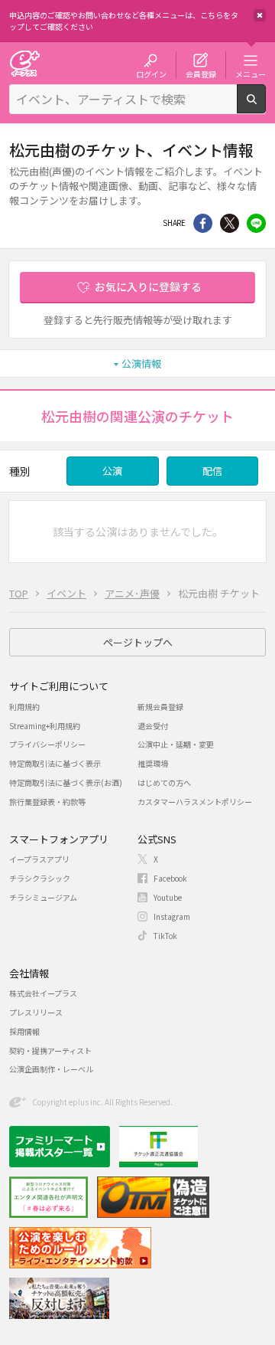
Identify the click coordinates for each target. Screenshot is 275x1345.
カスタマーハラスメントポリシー (195, 801)
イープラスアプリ (39, 859)
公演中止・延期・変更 (176, 744)
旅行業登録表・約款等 (47, 801)
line (256, 223)
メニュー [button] (250, 73)
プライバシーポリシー (47, 744)
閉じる (260, 15)
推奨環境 (153, 763)
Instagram (172, 916)
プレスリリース (36, 1012)
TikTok (165, 935)
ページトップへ (138, 642)
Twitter (229, 223)
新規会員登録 (160, 706)
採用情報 (24, 1031)
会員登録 (201, 73)
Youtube (168, 897)
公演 (112, 470)
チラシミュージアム (43, 897)
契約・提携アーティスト (50, 1050)
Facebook (170, 878)
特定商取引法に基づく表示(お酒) (65, 782)
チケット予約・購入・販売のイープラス (24, 63)
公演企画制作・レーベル (51, 1069)
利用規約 (24, 706)
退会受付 (153, 725)
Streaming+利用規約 (44, 725)
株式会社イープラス (43, 993)
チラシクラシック (39, 878)
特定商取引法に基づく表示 (55, 763)
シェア (202, 223)
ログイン (151, 73)
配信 (212, 470)
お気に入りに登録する (148, 286)
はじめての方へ (164, 782)
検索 (265, 107)
